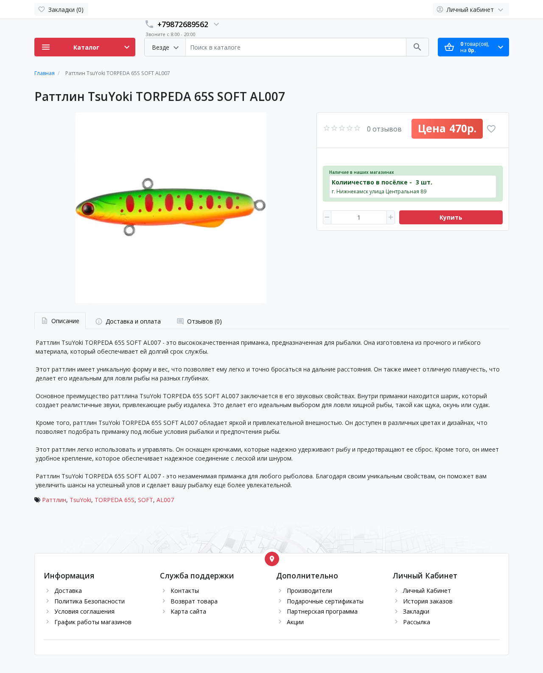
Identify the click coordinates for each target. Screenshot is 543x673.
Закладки (416, 611)
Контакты (185, 590)
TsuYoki (80, 500)
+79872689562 (182, 24)
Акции (295, 622)
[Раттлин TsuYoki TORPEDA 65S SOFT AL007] (171, 207)
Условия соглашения (84, 611)
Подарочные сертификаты (325, 601)
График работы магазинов (93, 622)
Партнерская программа (322, 611)
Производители (309, 590)
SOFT (145, 500)
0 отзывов (384, 129)
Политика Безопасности (89, 601)
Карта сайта (188, 611)
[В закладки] (491, 128)
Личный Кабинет (427, 590)
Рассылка (416, 622)
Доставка (68, 590)
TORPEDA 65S (114, 500)
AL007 (165, 500)
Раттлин (54, 500)
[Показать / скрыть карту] (272, 559)
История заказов (428, 601)
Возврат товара (194, 601)
